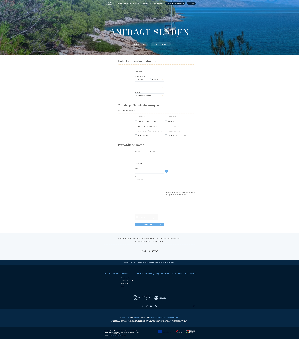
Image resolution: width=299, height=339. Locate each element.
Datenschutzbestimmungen (172, 317)
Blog (151, 3)
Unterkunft (138, 92)
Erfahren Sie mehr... (149, 8)
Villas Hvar (107, 274)
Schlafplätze (138, 84)
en (193, 3)
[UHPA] (147, 298)
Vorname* (137, 151)
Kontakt (192, 274)
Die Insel (120, 3)
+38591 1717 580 (125, 317)
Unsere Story (144, 3)
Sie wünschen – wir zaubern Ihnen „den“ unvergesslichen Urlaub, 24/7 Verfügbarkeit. (149, 262)
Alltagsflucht (158, 3)
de (189, 3)
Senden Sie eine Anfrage (174, 3)
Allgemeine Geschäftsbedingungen (157, 317)
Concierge (135, 3)
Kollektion (127, 3)
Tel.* (136, 176)
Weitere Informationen (141, 191)
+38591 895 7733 (137, 317)
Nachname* (153, 151)
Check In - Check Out (140, 76)
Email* (136, 168)
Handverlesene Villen (127, 281)
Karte (122, 286)
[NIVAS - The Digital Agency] (194, 306)
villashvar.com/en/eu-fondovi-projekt (118, 335)
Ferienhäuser (124, 284)
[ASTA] (160, 298)
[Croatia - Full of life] (136, 298)
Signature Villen (125, 278)
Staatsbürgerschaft (140, 160)
